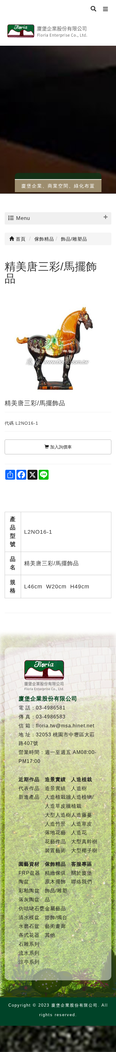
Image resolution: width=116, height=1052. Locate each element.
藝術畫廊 (55, 926)
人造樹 (79, 788)
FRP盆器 (29, 873)
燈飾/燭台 (56, 917)
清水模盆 (29, 917)
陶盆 (24, 881)
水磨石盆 (29, 926)
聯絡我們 (81, 881)
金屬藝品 (55, 908)
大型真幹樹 (84, 841)
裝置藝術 (55, 850)
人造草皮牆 (58, 806)
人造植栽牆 (58, 797)
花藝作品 (55, 841)
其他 (50, 935)
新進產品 (29, 797)
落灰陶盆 (29, 899)
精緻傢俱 (55, 873)
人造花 (79, 832)
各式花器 (29, 935)
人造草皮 (81, 824)
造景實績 (55, 788)
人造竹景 (55, 824)
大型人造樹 (58, 815)
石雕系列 (29, 944)
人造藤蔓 (81, 815)
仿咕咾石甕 (32, 908)
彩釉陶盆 (29, 890)
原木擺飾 (55, 881)
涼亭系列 (29, 962)
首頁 (20, 239)
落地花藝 (55, 832)
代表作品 (29, 788)
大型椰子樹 (84, 850)
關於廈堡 (81, 873)
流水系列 (29, 953)
